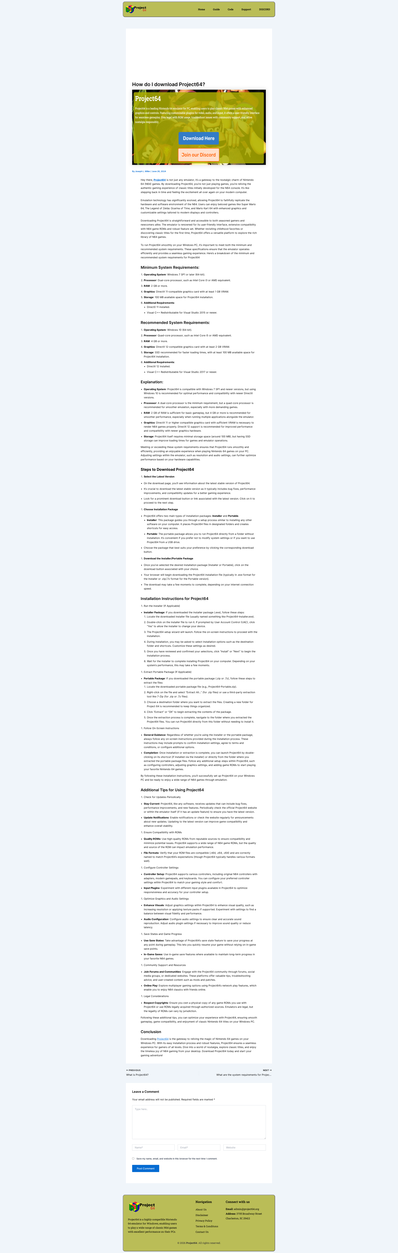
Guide (216, 9)
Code (230, 9)
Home (201, 9)
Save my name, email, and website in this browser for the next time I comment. (177, 1158)
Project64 (160, 179)
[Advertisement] (199, 58)
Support (246, 9)
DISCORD (264, 9)
